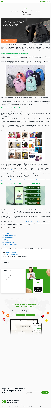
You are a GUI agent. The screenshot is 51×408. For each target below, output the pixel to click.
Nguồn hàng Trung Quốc (6, 277)
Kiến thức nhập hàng (5, 279)
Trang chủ (8, 4)
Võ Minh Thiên (23, 14)
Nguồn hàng (18, 4)
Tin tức (13, 4)
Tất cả (3, 273)
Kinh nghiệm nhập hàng (6, 275)
